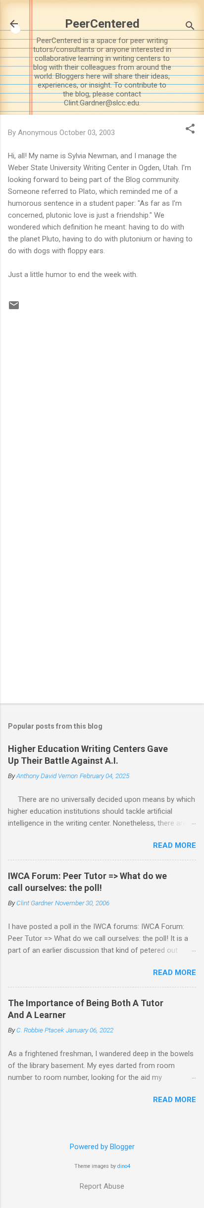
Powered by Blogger (102, 1146)
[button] (190, 130)
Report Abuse (102, 1186)
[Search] (190, 27)
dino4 (123, 1166)
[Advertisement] (102, 618)
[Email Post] (14, 308)
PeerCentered (102, 24)
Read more (174, 845)
